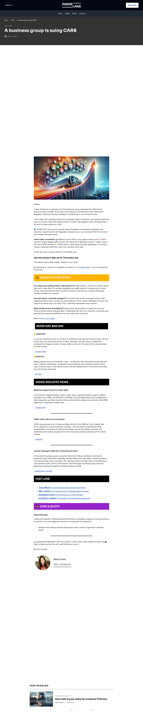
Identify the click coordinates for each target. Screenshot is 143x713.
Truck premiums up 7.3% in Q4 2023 (69, 495)
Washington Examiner (43, 471)
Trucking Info (40, 408)
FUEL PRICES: (45, 488)
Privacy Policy (84, 267)
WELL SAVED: (44, 491)
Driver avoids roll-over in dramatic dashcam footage (70, 491)
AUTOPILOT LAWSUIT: (48, 498)
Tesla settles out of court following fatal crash (73, 498)
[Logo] (72, 5)
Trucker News (40, 351)
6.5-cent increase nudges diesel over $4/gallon (68, 488)
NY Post (38, 374)
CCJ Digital (49, 318)
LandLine (38, 439)
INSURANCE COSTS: (47, 495)
